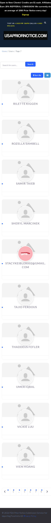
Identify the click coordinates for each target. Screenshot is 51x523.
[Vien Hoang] (25, 462)
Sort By (37, 75)
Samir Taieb (25, 183)
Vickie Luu (25, 426)
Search (30, 64)
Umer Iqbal (25, 387)
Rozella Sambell (25, 143)
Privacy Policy (30, 516)
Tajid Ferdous (25, 307)
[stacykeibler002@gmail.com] (25, 258)
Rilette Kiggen (25, 103)
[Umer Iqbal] (25, 382)
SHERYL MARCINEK (26, 223)
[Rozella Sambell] (25, 139)
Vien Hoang (25, 466)
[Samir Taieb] (25, 179)
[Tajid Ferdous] (25, 302)
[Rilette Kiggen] (25, 99)
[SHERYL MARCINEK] (25, 218)
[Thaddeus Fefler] (25, 342)
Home (4, 51)
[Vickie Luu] (25, 422)
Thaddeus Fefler (25, 347)
